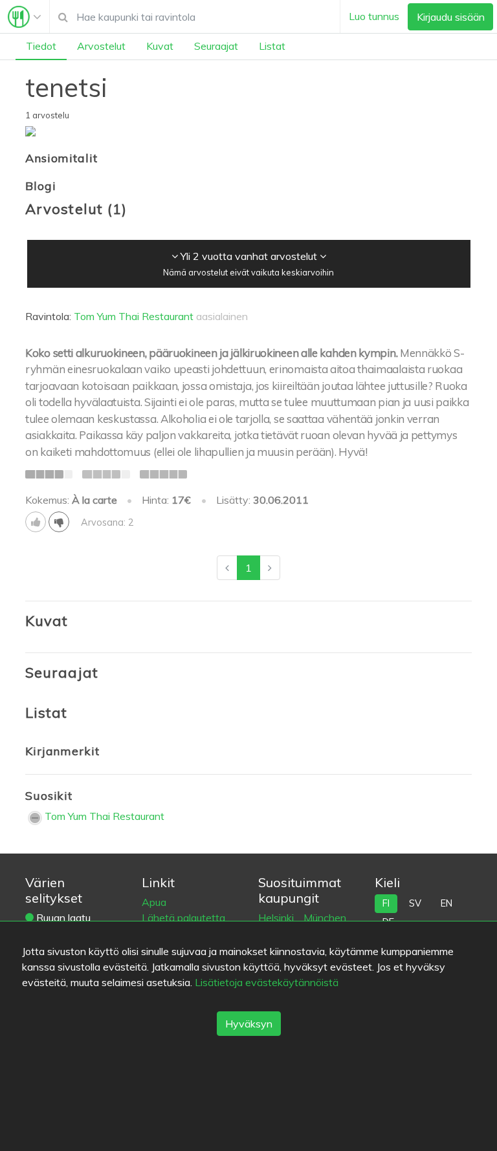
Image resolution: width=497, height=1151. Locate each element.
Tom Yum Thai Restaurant (133, 316)
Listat (272, 45)
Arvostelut (101, 45)
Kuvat (159, 45)
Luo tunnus (374, 16)
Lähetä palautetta (183, 917)
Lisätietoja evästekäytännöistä (266, 982)
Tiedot (41, 45)
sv (415, 903)
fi (386, 903)
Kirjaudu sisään (451, 16)
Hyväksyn (248, 1023)
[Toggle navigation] (24, 17)
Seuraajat (216, 45)
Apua (154, 902)
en (446, 903)
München (325, 917)
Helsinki (277, 917)
